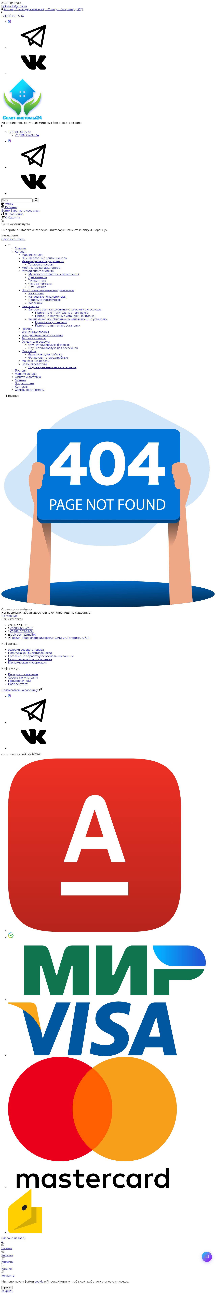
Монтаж (20, 380)
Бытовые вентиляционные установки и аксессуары (64, 309)
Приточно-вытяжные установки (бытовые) (65, 316)
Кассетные (36, 293)
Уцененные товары (35, 332)
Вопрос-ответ (24, 383)
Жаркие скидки (32, 255)
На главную (9, 615)
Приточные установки (51, 322)
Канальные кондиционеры (47, 296)
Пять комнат (37, 287)
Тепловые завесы (34, 338)
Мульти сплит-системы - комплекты (53, 274)
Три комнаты (37, 280)
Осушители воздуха (36, 341)
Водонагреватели (34, 364)
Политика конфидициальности (30, 653)
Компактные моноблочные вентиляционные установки (67, 319)
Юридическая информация (27, 662)
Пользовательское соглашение (30, 659)
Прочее (27, 328)
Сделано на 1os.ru (13, 1238)
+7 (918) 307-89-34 (27, 135)
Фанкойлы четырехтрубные (48, 357)
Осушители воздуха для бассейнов (53, 348)
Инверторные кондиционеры (43, 261)
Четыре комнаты (40, 283)
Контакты (21, 386)
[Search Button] (36, 200)
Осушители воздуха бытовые (49, 344)
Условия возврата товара (26, 649)
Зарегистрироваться (25, 210)
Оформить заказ (13, 239)
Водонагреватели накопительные (52, 367)
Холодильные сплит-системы (42, 335)
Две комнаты (37, 277)
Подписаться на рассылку (19, 690)
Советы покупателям (30, 389)
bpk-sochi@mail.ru (14, 6)
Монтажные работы (36, 361)
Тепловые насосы (40, 264)
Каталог (20, 251)
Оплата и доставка (28, 377)
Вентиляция (30, 306)
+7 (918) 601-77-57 (12, 15)
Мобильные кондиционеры (41, 267)
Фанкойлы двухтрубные (45, 354)
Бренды (20, 370)
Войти (5, 210)
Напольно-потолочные (44, 299)
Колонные (35, 303)
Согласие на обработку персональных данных (40, 656)
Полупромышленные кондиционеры (48, 290)
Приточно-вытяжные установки (57, 325)
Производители (19, 680)
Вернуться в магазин (23, 674)
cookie (39, 1281)
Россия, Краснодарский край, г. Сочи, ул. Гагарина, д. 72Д (43, 9)
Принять (7, 1287)
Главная (20, 248)
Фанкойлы (29, 351)
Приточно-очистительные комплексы (62, 312)
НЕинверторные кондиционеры (45, 258)
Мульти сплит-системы (38, 271)
